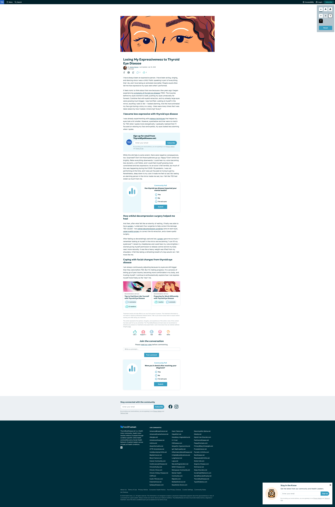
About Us (123, 490)
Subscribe (328, 2)
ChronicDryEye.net (156, 467)
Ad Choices (124, 492)
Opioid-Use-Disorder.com (202, 437)
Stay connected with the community (137, 402)
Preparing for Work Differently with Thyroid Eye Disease (166, 297)
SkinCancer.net (199, 467)
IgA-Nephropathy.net (179, 449)
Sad (150, 332)
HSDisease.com (177, 443)
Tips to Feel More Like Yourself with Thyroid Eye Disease (137, 297)
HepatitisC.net (176, 434)
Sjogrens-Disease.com (201, 464)
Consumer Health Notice (157, 490)
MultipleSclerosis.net (178, 482)
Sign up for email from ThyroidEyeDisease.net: (144, 137)
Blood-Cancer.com (156, 458)
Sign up (325, 493)
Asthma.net (153, 443)
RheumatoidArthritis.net (202, 458)
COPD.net (153, 476)
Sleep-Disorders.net (200, 470)
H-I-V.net (175, 440)
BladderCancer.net (156, 455)
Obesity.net (197, 434)
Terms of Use (139, 148)
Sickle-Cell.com (199, 461)
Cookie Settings (187, 490)
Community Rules (200, 490)
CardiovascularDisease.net (158, 464)
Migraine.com (176, 479)
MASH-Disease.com (178, 467)
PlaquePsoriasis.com (201, 443)
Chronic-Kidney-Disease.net (159, 473)
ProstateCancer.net (200, 449)
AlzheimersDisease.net (157, 440)
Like (134, 332)
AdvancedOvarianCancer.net (159, 434)
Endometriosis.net (155, 482)
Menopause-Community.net (181, 470)
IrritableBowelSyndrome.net (181, 455)
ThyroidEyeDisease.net (201, 479)
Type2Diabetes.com (200, 482)
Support (143, 332)
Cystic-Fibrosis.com (156, 479)
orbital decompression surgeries (150, 229)
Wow (159, 332)
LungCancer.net (177, 458)
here (129, 326)
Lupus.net (175, 461)
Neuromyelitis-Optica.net (202, 431)
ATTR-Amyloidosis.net (157, 449)
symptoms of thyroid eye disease (147, 93)
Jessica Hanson (134, 67)
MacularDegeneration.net (180, 464)
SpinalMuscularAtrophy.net (202, 476)
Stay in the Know (289, 485)
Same (167, 332)
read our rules (146, 345)
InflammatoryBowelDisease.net (182, 452)
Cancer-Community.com (158, 461)
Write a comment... (132, 349)
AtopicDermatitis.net (156, 446)
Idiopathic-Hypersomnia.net (181, 446)
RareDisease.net (199, 455)
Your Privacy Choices (174, 490)
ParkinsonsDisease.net (201, 440)
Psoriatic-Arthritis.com (201, 452)
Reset (325, 28)
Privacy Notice (317, 498)
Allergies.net (154, 437)
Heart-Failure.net (177, 431)
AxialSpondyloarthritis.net (158, 452)
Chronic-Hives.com (156, 470)
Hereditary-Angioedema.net (181, 437)
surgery (130, 226)
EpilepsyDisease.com (157, 485)
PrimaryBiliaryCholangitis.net (203, 446)
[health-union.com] (128, 427)
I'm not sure (162, 201)
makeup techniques (157, 119)
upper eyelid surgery (131, 231)
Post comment (151, 355)
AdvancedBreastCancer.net (159, 431)
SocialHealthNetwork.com (202, 473)
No (159, 198)
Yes (159, 194)
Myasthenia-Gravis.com (179, 485)
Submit (160, 207)
